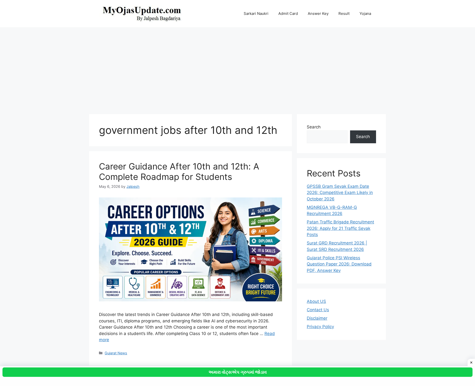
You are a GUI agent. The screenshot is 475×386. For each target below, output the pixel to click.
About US (316, 301)
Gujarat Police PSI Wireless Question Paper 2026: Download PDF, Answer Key (339, 264)
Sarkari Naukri (256, 13)
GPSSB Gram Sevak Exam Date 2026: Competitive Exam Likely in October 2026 (340, 192)
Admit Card (288, 13)
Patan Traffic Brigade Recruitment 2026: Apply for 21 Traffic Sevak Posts (340, 228)
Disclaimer (317, 318)
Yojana (365, 13)
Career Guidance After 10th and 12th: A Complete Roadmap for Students (179, 171)
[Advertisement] (237, 68)
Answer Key (318, 13)
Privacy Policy (320, 326)
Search (314, 126)
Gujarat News (116, 353)
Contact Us (318, 309)
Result (344, 13)
